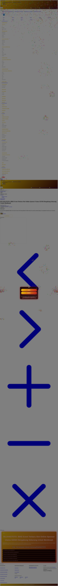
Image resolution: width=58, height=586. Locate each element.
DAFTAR (29, 292)
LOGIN (29, 290)
